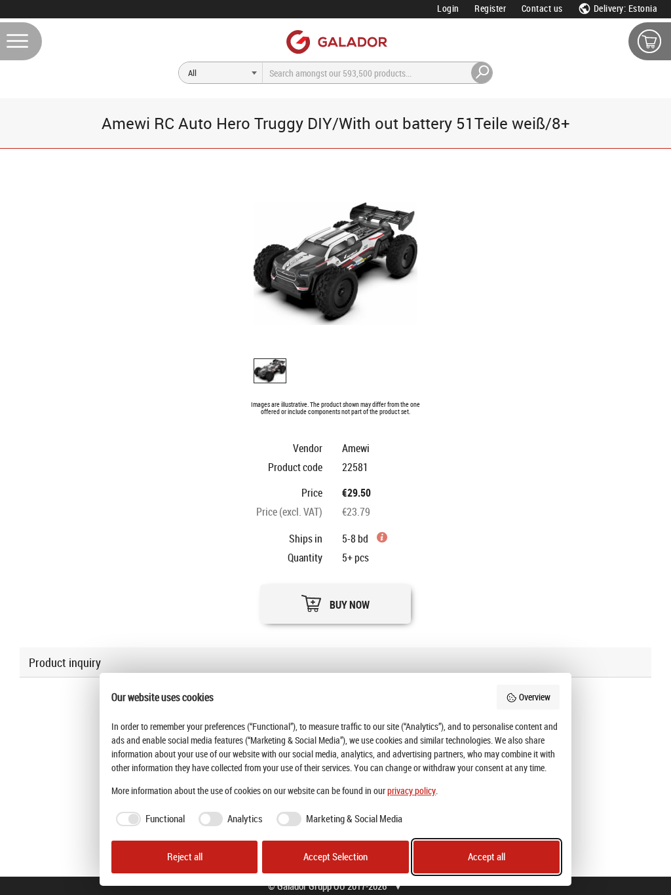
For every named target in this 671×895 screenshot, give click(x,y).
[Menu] (21, 41)
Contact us (542, 8)
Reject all (184, 856)
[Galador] (336, 41)
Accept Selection (335, 856)
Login (448, 8)
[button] (335, 600)
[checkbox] (148, 819)
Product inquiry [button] (65, 662)
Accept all (486, 856)
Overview (534, 697)
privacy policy (411, 790)
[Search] (482, 73)
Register (490, 8)
